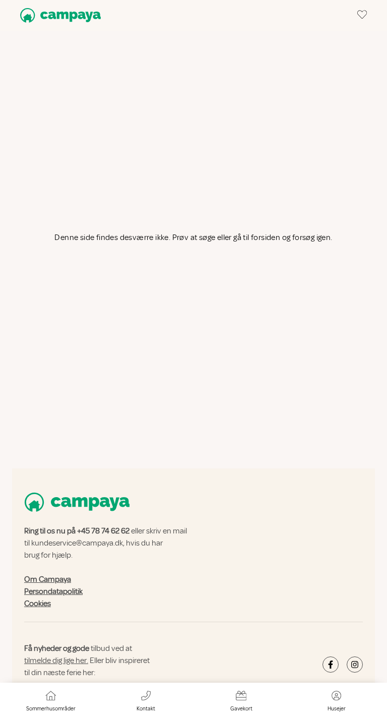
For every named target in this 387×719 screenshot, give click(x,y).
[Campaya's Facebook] (330, 664)
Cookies (37, 603)
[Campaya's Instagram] (355, 664)
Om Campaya (47, 579)
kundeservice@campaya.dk (77, 543)
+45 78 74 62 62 (103, 531)
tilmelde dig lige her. (56, 660)
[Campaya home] (58, 15)
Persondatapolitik (53, 591)
